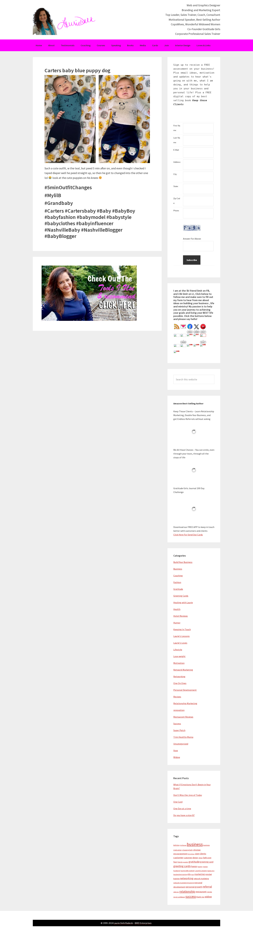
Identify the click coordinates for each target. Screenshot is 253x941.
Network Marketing (183, 669)
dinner (195, 857)
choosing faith (187, 850)
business (195, 844)
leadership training (180, 874)
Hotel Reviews (180, 615)
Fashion (177, 582)
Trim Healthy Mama (183, 737)
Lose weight (179, 656)
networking (186, 878)
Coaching (178, 575)
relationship (187, 891)
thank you (200, 897)
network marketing (201, 878)
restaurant (201, 891)
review (209, 892)
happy (194, 866)
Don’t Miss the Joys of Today (187, 795)
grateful (185, 862)
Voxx (175, 750)
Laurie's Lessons (181, 636)
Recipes (177, 696)
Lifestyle (177, 649)
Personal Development (185, 689)
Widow (176, 757)
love (192, 874)
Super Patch (179, 730)
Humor (176, 622)
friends (180, 862)
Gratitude (178, 589)
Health (176, 609)
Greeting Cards (180, 595)
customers (188, 857)
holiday (205, 867)
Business (177, 568)
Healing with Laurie (183, 602)
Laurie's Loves (180, 642)
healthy (200, 867)
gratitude (194, 861)
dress (200, 858)
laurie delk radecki (187, 870)
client (197, 854)
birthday (176, 845)
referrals (176, 892)
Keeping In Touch (182, 629)
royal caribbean (179, 897)
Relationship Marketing (185, 703)
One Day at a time (182, 808)
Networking (179, 676)
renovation (178, 710)
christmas (191, 854)
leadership (210, 871)
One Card (177, 801)
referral (207, 886)
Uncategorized (180, 743)
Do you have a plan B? (184, 815)
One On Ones (179, 683)
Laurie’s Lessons (201, 870)
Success (177, 723)
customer (178, 857)
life (189, 874)
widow (208, 896)
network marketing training (183, 883)
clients (203, 853)
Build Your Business (182, 562)
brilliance (183, 845)
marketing (199, 874)
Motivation (178, 663)
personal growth (194, 886)
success (191, 896)
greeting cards (182, 866)
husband (176, 870)
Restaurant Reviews (183, 716)
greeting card (206, 861)
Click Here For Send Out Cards (188, 534)
